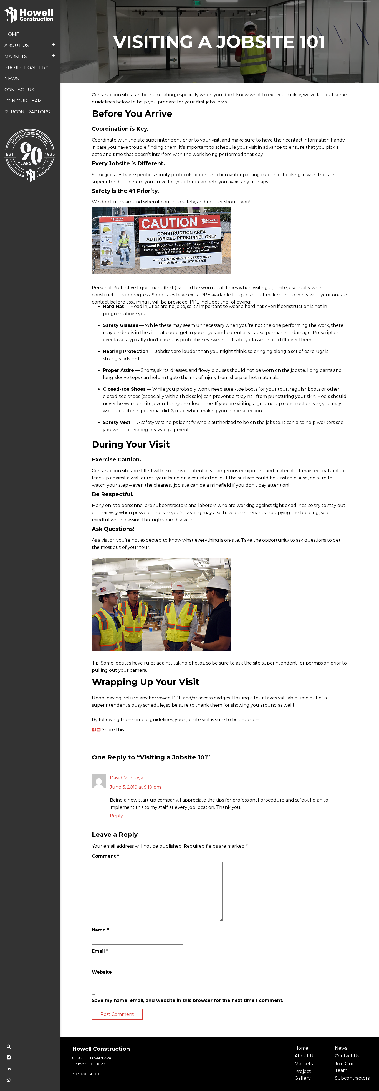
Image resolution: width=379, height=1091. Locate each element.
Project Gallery (26, 67)
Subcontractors (27, 112)
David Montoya (126, 778)
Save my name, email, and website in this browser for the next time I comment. (187, 1000)
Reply (116, 816)
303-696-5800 (85, 1074)
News (11, 78)
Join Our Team (23, 100)
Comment (105, 856)
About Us (29, 45)
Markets (29, 56)
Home (11, 34)
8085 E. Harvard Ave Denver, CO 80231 (91, 1061)
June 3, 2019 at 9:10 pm (135, 787)
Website (102, 972)
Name (100, 930)
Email (100, 951)
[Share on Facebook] (94, 729)
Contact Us (19, 89)
